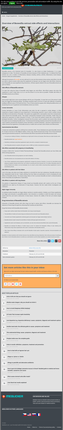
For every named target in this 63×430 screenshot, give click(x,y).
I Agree (12, 3)
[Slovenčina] (34, 414)
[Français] (39, 414)
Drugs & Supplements (11, 16)
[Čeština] (24, 414)
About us (34, 427)
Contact (59, 427)
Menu (5, 12)
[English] (29, 414)
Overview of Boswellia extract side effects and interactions (33, 16)
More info (19, 3)
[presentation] (10, 293)
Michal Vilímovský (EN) (35, 248)
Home (3, 16)
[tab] (10, 293)
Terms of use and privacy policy (47, 427)
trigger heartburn (18, 139)
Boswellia (17, 79)
